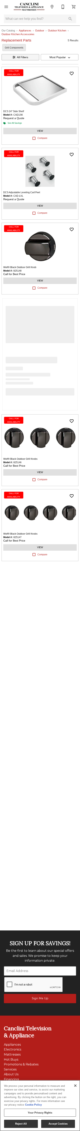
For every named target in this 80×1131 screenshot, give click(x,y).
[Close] (75, 1085)
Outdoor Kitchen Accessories (18, 34)
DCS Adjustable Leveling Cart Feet (21, 192)
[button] (6, 6)
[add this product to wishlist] (71, 73)
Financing (11, 1079)
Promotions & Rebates (21, 1064)
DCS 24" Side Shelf (13, 111)
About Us (11, 1074)
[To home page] (29, 7)
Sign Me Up (40, 998)
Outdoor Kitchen (57, 30)
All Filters (22, 57)
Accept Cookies (58, 1123)
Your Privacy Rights (40, 1112)
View (40, 131)
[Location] (52, 6)
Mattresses (12, 1054)
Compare (42, 138)
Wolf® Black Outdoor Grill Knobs (20, 459)
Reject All (21, 1123)
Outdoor (39, 30)
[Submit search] (70, 18)
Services (10, 1069)
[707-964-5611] (63, 6)
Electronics (12, 1049)
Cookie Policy (33, 1104)
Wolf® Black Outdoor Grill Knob (19, 267)
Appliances (25, 30)
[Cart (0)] (73, 6)
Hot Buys (11, 1059)
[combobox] (59, 57)
